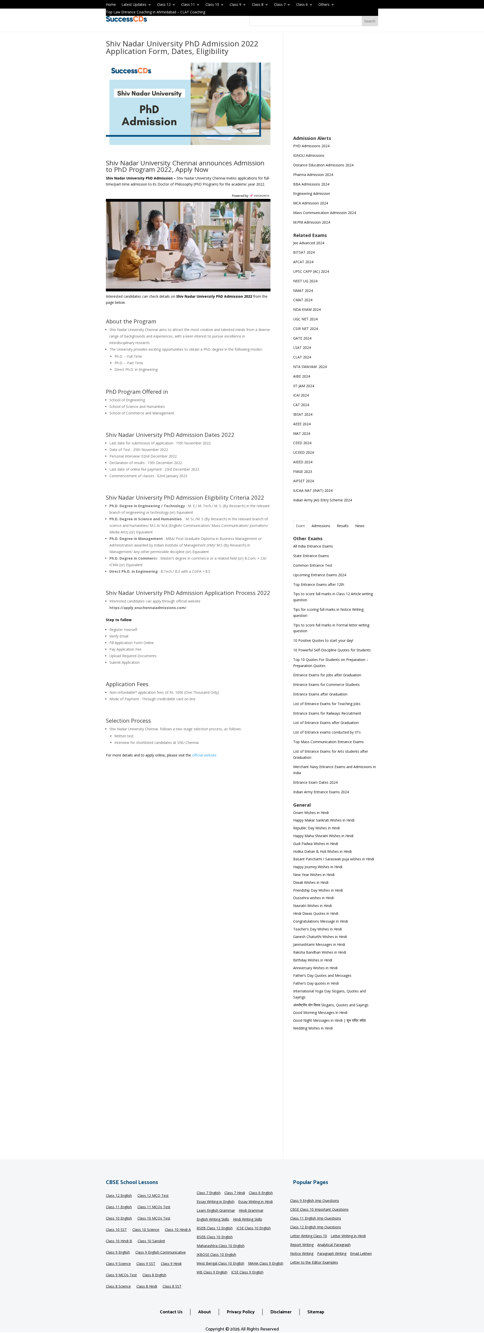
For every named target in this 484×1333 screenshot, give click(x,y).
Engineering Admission (311, 193)
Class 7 (280, 5)
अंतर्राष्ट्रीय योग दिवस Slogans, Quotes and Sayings (331, 1005)
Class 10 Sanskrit (151, 1241)
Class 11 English (119, 1207)
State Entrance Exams (311, 555)
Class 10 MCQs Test (153, 1219)
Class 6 (302, 5)
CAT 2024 (301, 404)
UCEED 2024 (303, 452)
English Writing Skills (213, 1220)
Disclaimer (281, 1312)
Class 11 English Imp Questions (315, 1219)
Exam (300, 525)
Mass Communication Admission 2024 (324, 212)
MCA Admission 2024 (310, 203)
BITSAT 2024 (304, 252)
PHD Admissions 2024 (311, 145)
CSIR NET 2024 (305, 328)
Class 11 (188, 5)
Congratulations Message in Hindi (320, 921)
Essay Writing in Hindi (255, 1202)
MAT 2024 (302, 433)
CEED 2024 (302, 442)
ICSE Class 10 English (253, 1228)
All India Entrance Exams (313, 546)
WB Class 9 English (212, 1272)
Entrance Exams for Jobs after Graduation (327, 675)
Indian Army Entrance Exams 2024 (321, 792)
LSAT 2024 (302, 347)
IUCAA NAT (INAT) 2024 (312, 490)
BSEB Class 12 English (215, 1228)
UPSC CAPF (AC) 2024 (311, 271)
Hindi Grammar (251, 1211)
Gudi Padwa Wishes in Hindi (315, 843)
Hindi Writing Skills (247, 1220)
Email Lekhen (361, 1254)
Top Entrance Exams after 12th (318, 584)
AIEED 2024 (303, 462)
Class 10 (212, 5)
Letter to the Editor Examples (314, 1263)
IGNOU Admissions (308, 155)
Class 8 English (154, 1275)
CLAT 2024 (302, 357)
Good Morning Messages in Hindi (320, 1012)
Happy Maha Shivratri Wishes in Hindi (323, 835)
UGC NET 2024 (305, 319)
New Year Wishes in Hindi (314, 874)
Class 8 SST (172, 1287)
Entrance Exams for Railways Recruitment (327, 713)
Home (111, 5)
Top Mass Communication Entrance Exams (328, 741)
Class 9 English (118, 1253)
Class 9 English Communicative (160, 1253)
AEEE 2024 (302, 423)
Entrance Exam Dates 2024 (315, 782)
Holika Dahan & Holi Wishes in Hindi (322, 851)
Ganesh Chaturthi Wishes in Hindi (320, 936)
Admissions (321, 525)
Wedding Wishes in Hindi (313, 1028)
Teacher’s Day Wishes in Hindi (317, 929)
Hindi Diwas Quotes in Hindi (316, 913)
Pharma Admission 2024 (313, 174)
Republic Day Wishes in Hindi (316, 828)
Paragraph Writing (331, 1254)
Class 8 (257, 5)
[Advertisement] (335, 87)
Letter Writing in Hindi (348, 1236)
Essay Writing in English (215, 1202)
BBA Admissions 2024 (311, 184)
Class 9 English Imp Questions (314, 1201)
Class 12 (164, 5)
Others (323, 5)
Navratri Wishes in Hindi (312, 905)
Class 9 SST (145, 1264)
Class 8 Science (118, 1287)
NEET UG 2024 (305, 281)
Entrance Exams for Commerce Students (326, 684)
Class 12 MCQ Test (153, 1196)
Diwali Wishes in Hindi (310, 882)
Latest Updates (134, 5)
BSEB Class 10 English (215, 1237)
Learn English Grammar (216, 1211)
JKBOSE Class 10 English (216, 1255)
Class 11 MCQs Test (153, 1207)
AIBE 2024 (302, 376)
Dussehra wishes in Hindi (313, 897)
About (204, 1312)
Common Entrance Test (312, 565)
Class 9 (235, 5)
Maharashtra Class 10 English (221, 1246)
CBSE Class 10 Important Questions (319, 1210)
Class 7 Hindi (234, 1193)
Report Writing (302, 1245)
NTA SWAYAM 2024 (310, 366)
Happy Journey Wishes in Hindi (317, 866)
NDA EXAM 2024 (307, 309)
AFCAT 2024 (303, 261)
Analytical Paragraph (334, 1245)
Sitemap (315, 1312)
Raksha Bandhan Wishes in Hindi (319, 952)
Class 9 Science (118, 1264)
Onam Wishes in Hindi (311, 812)
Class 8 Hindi (146, 1287)
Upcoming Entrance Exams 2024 (319, 574)
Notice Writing (301, 1254)
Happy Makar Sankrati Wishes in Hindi (323, 820)
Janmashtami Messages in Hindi (319, 944)
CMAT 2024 (302, 299)
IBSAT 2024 (303, 414)
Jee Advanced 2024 (308, 242)
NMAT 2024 (303, 290)
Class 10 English (119, 1219)
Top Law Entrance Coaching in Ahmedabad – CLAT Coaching (155, 12)
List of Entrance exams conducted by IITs (327, 732)
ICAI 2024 (301, 395)
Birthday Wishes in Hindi (312, 960)
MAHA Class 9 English (265, 1264)
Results (343, 525)
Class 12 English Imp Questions (315, 1227)
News (360, 525)
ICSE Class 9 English (247, 1272)
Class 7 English (209, 1193)
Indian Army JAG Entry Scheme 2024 (322, 500)
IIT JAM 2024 (304, 385)
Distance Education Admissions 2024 (323, 165)
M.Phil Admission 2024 (311, 222)
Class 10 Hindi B (119, 1241)
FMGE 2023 (302, 471)
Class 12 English (119, 1196)
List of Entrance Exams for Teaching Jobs (326, 703)
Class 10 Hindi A (178, 1230)
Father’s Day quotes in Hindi (316, 983)
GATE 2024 (302, 338)
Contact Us (171, 1312)
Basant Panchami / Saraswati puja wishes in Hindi (333, 859)
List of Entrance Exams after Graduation (326, 722)
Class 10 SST (116, 1230)
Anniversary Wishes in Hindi (315, 967)
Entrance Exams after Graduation (320, 694)
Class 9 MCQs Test (121, 1275)
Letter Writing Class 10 (308, 1236)
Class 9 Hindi (171, 1264)
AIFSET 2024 (303, 480)
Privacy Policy (241, 1312)
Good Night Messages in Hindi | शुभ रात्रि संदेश (329, 1020)
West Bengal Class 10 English (220, 1264)
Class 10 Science (145, 1230)
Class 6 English (261, 1193)
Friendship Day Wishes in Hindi (318, 890)
